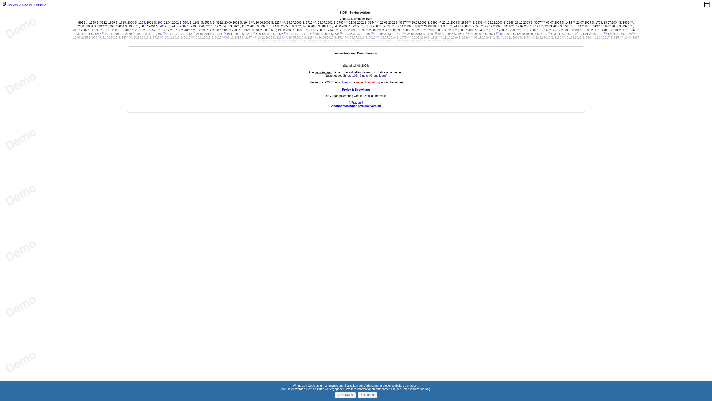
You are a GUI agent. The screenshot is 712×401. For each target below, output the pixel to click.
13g (549, 33)
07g (190, 29)
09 (367, 29)
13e (466, 33)
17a (621, 37)
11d (164, 33)
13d (435, 33)
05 (267, 25)
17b (269, 41)
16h (563, 37)
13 (313, 33)
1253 (141, 22)
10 (580, 29)
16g (532, 37)
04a (631, 22)
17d (331, 41)
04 (574, 22)
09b (456, 29)
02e (377, 22)
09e (549, 29)
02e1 (408, 22)
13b (373, 33)
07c (631, 25)
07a (570, 25)
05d (392, 25)
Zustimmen (345, 395)
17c (300, 41)
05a (299, 25)
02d (345, 22)
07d (100, 29)
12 (193, 33)
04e (208, 25)
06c (513, 25)
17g (424, 41)
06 (422, 25)
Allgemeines (25, 5)
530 (185, 22)
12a (224, 33)
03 (470, 22)
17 (592, 37)
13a (341, 33)
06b (481, 25)
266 (159, 22)
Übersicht (347, 82)
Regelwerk (12, 5)
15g (254, 37)
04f (238, 25)
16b (377, 37)
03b (543, 22)
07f (159, 29)
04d (168, 25)
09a (424, 29)
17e (362, 41)
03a (484, 22)
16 (316, 37)
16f (501, 37)
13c (404, 33)
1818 (122, 22)
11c (134, 33)
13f (497, 33)
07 (542, 25)
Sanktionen (40, 5)
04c (137, 25)
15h (285, 37)
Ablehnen (367, 395)
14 (578, 33)
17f (393, 41)
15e (192, 37)
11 (608, 29)
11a (637, 29)
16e (471, 37)
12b (254, 33)
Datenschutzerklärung (415, 389)
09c (487, 29)
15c (130, 37)
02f (439, 22)
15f (223, 37)
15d (161, 37)
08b (336, 29)
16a (346, 37)
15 (605, 33)
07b (600, 25)
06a (450, 25)
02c (314, 22)
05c (361, 25)
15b (99, 37)
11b (103, 33)
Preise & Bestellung (356, 89)
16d (440, 37)
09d (518, 29)
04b (106, 25)
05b (330, 25)
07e (132, 29)
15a (634, 33)
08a (305, 29)
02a (252, 22)
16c (409, 37)
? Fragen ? (356, 102)
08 (249, 29)
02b (283, 22)
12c (285, 33)
